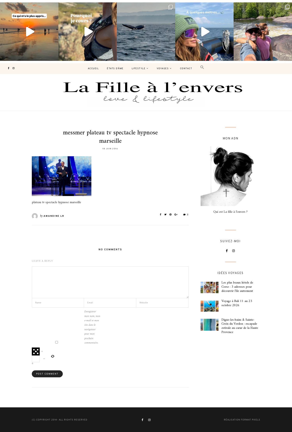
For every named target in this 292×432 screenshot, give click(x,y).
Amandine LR (54, 216)
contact (186, 68)
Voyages (163, 68)
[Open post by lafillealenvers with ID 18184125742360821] (204, 31)
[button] (202, 67)
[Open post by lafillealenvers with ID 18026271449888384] (29, 31)
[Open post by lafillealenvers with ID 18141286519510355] (263, 31)
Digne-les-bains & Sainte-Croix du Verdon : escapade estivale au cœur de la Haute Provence (239, 326)
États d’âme (115, 68)
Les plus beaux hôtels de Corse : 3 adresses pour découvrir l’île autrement (237, 287)
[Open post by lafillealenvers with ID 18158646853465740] (146, 31)
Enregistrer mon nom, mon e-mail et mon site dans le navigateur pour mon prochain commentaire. (92, 327)
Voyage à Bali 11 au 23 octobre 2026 (236, 303)
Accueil (93, 68)
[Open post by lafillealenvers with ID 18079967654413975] (87, 31)
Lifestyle (139, 68)
